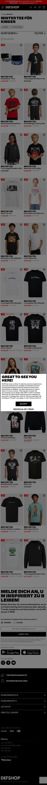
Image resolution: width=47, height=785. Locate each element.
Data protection (35, 398)
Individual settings (23, 409)
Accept (23, 403)
